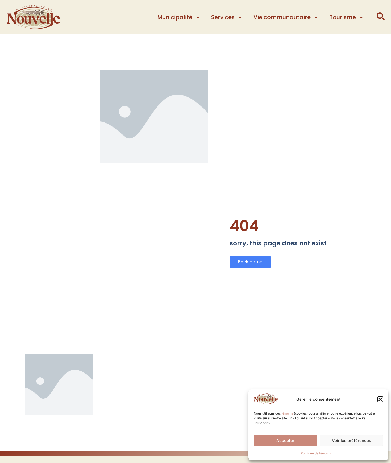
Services (223, 17)
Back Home (250, 262)
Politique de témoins (316, 453)
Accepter (285, 440)
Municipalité (174, 17)
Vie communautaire (282, 17)
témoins (287, 413)
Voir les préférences (351, 440)
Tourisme (343, 17)
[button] (380, 399)
